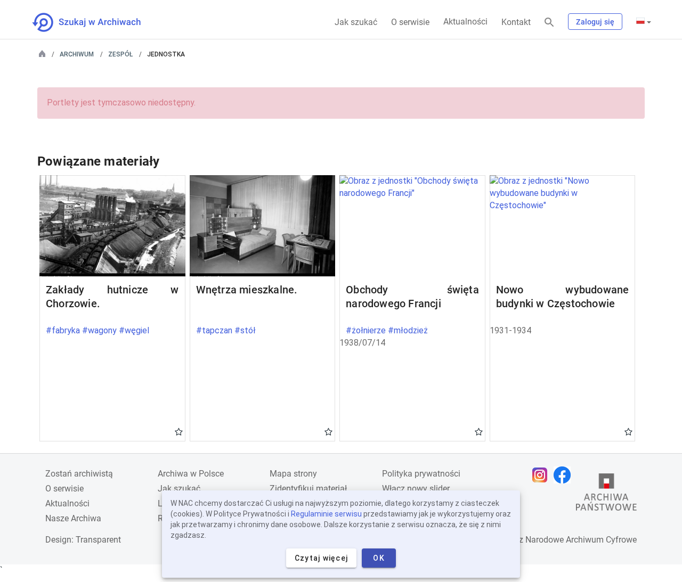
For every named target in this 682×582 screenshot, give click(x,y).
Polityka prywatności (421, 474)
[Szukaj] (549, 23)
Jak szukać (356, 22)
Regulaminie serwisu (326, 514)
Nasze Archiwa (73, 518)
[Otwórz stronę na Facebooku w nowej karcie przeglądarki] (565, 474)
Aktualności (465, 22)
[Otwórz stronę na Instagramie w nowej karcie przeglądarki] (542, 474)
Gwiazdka (179, 431)
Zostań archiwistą (79, 474)
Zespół (120, 54)
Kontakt (516, 22)
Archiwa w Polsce (191, 474)
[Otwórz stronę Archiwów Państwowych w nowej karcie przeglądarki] (606, 494)
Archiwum (77, 54)
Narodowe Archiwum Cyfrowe (581, 540)
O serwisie (410, 22)
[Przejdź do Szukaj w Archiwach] (96, 22)
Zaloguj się (595, 22)
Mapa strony (293, 474)
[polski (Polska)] (643, 22)
